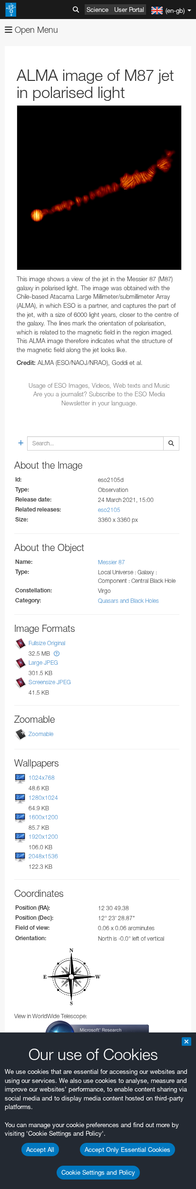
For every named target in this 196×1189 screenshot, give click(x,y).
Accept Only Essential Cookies (127, 1149)
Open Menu (35, 30)
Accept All (40, 1149)
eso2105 (109, 509)
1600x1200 (43, 817)
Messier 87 (111, 562)
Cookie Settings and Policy (98, 1172)
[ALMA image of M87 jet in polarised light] (99, 188)
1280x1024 (43, 797)
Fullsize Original (47, 643)
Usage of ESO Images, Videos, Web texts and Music (99, 385)
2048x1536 (43, 856)
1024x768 (42, 778)
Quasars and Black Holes (128, 600)
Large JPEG (43, 662)
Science (97, 9)
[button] (56, 653)
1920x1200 (43, 836)
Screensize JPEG (50, 682)
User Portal (129, 9)
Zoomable (41, 734)
